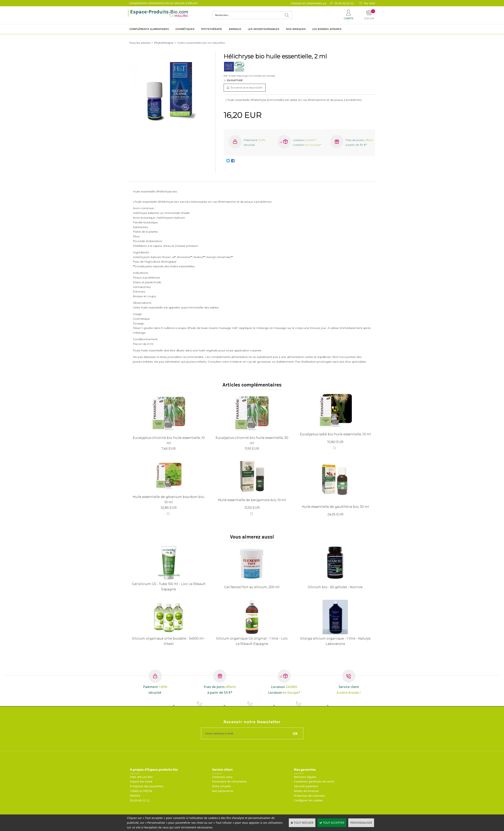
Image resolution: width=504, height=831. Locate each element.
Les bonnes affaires (327, 29)
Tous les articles (139, 43)
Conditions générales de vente (314, 781)
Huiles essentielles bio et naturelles (201, 43)
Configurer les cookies (308, 800)
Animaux (235, 29)
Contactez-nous (222, 777)
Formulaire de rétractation (229, 781)
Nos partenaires (222, 791)
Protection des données (309, 796)
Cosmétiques (185, 29)
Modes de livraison (306, 791)
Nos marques (296, 29)
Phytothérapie (211, 29)
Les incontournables (263, 29)
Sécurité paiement (306, 786)
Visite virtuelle (221, 786)
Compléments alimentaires (149, 29)
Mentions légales (305, 777)
